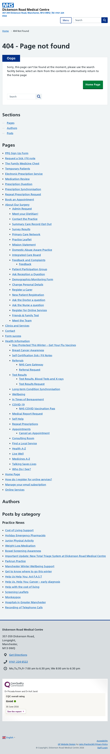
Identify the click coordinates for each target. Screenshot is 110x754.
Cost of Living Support (19, 530)
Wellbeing (18, 394)
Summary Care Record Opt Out (32, 224)
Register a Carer (22, 289)
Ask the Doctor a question (28, 300)
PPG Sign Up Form (16, 153)
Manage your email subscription (25, 484)
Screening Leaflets (16, 592)
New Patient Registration (28, 294)
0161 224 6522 (18, 661)
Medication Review (17, 179)
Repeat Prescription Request (23, 194)
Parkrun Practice (15, 561)
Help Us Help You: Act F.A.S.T (23, 576)
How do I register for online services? (28, 479)
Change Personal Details (27, 284)
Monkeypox (13, 597)
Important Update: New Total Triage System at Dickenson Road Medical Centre (55, 556)
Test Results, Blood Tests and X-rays (41, 379)
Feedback (25, 264)
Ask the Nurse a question (28, 305)
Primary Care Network (26, 234)
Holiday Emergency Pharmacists (25, 535)
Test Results (19, 374)
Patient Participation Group (29, 269)
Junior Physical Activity (19, 540)
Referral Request (29, 369)
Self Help (18, 419)
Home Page (93, 84)
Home (5, 31)
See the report (14, 711)
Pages (10, 123)
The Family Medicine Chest (22, 163)
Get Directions (18, 655)
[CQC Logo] (14, 687)
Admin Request (22, 208)
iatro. (81, 744)
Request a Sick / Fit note (20, 158)
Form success (13, 336)
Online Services (14, 489)
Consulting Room (23, 438)
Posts (10, 133)
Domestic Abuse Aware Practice (32, 249)
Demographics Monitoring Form (32, 279)
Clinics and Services (17, 325)
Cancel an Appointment (34, 433)
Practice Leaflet (22, 239)
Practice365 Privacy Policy (96, 744)
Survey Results (21, 229)
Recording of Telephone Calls (24, 607)
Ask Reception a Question (28, 274)
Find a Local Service (24, 443)
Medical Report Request (27, 413)
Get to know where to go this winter (28, 571)
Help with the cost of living (22, 587)
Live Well (18, 453)
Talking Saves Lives (24, 464)
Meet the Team (22, 320)
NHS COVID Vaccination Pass (37, 408)
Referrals (17, 360)
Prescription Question (18, 184)
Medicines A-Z (21, 459)
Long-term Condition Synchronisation (36, 389)
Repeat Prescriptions (25, 424)
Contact (10, 330)
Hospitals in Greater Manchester (25, 602)
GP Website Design (67, 744)
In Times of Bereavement (28, 399)
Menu (66, 20)
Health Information (17, 341)
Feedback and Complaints (28, 260)
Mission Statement (24, 244)
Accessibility (102, 741)
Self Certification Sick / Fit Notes (32, 355)
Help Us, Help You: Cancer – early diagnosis (32, 581)
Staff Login (102, 747)
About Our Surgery (17, 204)
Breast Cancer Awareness (28, 350)
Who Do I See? (21, 469)
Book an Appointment (19, 199)
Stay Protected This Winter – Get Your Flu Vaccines (44, 345)
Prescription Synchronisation (23, 189)
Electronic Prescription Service (24, 173)
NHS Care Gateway (31, 364)
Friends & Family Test (25, 315)
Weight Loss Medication (20, 545)
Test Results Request (32, 384)
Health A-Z (19, 448)
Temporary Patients (17, 168)
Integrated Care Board (26, 255)
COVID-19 (18, 404)
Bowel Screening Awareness (23, 551)
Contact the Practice (25, 219)
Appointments (21, 429)
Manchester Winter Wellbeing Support (29, 566)
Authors (12, 128)
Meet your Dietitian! (25, 213)
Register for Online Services (29, 310)
